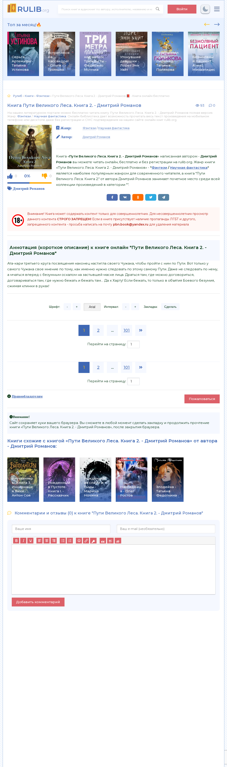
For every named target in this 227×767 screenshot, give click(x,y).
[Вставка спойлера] (110, 540)
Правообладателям (27, 396)
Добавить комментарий (38, 602)
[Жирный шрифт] (16, 540)
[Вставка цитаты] (103, 540)
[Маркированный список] (63, 540)
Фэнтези (24, 116)
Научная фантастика (50, 116)
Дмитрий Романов (29, 188)
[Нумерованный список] (70, 540)
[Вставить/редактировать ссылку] (86, 540)
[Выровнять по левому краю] (39, 540)
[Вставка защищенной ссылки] (93, 540)
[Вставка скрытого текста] (118, 540)
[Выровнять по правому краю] (54, 540)
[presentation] (207, 24)
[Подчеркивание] (30, 540)
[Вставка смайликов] (79, 540)
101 (126, 330)
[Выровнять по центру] (46, 540)
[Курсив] (23, 540)
